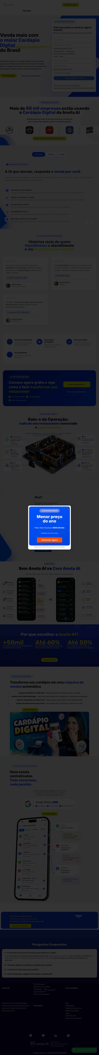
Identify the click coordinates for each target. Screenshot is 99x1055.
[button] (68, 508)
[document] (49, 527)
